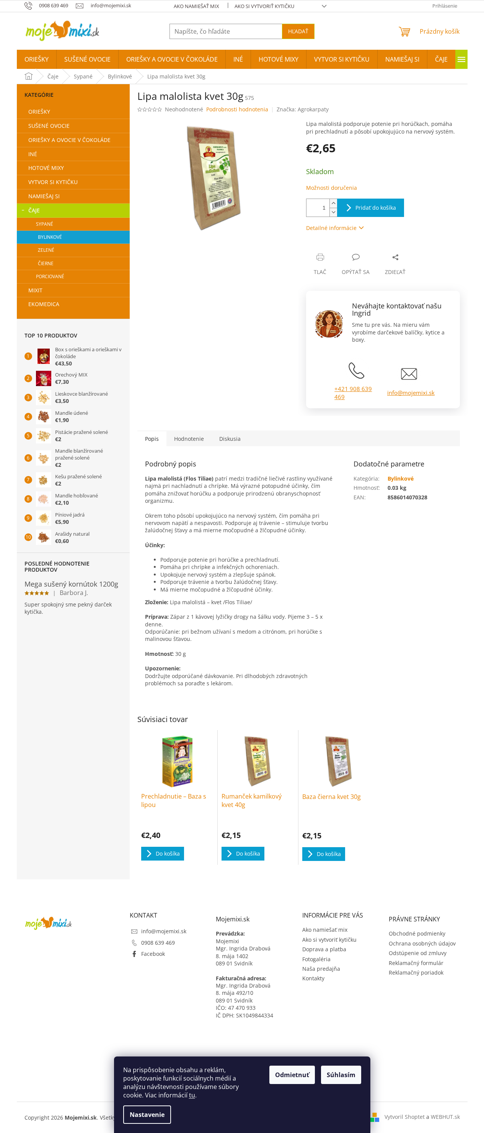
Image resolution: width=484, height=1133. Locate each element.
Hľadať (298, 31)
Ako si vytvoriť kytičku (264, 6)
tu (192, 1095)
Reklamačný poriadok (416, 972)
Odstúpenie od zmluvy (418, 953)
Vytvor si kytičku (53, 182)
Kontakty (313, 978)
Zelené (46, 250)
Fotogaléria (316, 959)
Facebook (153, 953)
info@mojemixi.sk (411, 392)
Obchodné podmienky (417, 933)
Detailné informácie (331, 227)
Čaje (34, 210)
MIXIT (35, 290)
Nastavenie (147, 1114)
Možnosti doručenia (331, 187)
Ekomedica (43, 304)
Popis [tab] (152, 438)
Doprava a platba (324, 949)
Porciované (50, 276)
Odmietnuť (292, 1075)
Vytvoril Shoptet (405, 1116)
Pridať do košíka (375, 207)
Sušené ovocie (49, 125)
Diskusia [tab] (230, 438)
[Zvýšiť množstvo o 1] (333, 203)
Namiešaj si (44, 196)
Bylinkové (50, 237)
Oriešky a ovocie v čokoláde (69, 139)
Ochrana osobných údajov (422, 943)
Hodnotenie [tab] (189, 438)
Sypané (44, 224)
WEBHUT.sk (445, 1116)
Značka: (303, 109)
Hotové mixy (46, 167)
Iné (32, 154)
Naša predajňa (321, 968)
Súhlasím (341, 1075)
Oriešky (39, 111)
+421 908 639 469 (353, 392)
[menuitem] (36, 59)
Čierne (46, 263)
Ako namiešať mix (196, 6)
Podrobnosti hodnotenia (237, 109)
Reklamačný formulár (416, 963)
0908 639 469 (158, 942)
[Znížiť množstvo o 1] (333, 212)
